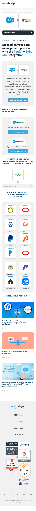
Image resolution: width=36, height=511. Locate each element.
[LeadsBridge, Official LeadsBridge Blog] (9, 4)
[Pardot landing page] (10, 20)
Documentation (9, 32)
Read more (5, 329)
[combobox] (18, 186)
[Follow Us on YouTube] (24, 494)
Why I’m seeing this (26, 29)
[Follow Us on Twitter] (31, 494)
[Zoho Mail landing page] (26, 20)
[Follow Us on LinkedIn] (17, 494)
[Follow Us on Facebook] (4, 494)
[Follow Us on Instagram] (11, 494)
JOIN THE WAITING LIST (18, 100)
